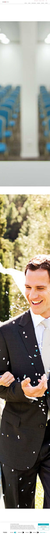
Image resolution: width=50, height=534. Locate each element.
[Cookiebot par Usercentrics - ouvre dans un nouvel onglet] (5, 532)
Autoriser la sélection (43, 526)
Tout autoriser (43, 524)
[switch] (23, 532)
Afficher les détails (42, 532)
